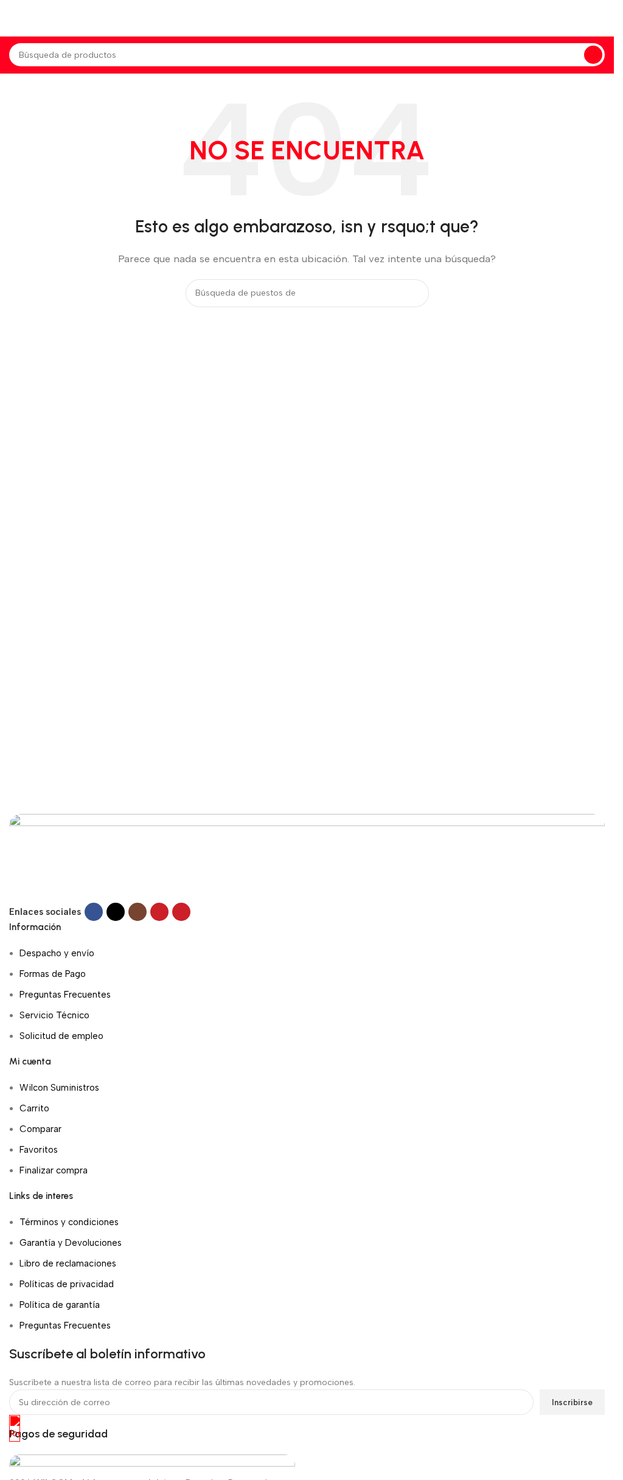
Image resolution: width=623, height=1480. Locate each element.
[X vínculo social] (115, 912)
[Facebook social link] (94, 912)
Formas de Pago (52, 973)
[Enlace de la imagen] (307, 857)
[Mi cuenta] (605, 18)
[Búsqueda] (593, 55)
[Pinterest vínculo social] (181, 912)
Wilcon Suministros (59, 1087)
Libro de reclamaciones (67, 1263)
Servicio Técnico (54, 1015)
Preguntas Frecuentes (65, 994)
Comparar (40, 1129)
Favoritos (38, 1149)
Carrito (34, 1108)
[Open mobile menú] (14, 18)
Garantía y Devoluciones (70, 1242)
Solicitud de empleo (61, 1035)
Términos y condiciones (69, 1222)
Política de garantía (59, 1304)
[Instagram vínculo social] (137, 912)
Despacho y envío (56, 953)
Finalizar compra (53, 1170)
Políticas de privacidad (66, 1284)
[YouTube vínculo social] (159, 912)
